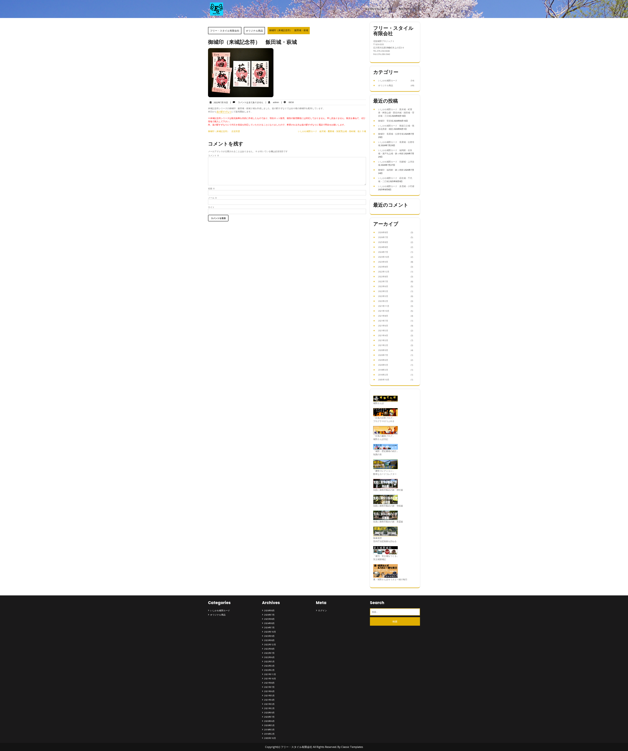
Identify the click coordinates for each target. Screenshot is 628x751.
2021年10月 (383, 310)
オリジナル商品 (254, 30)
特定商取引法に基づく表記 (379, 8)
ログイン (322, 610)
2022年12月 (383, 271)
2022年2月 (383, 301)
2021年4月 (383, 335)
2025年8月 (383, 242)
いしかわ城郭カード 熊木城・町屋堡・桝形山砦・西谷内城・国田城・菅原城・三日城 (396, 112)
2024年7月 (383, 251)
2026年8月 (383, 232)
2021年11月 (383, 305)
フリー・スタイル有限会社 (224, 30)
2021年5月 (383, 330)
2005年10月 (383, 379)
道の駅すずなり (224, 111)
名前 (211, 188)
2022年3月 (383, 296)
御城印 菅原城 (385, 120)
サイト (211, 207)
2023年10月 (383, 256)
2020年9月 (383, 350)
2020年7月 (383, 355)
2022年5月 (383, 291)
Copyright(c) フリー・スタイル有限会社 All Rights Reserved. (301, 747)
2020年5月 (383, 364)
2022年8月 (383, 276)
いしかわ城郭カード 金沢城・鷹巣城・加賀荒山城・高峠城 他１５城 (332, 131)
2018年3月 (383, 369)
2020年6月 (383, 359)
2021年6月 (383, 325)
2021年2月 (383, 345)
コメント (213, 155)
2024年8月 (383, 247)
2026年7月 (383, 237)
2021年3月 (383, 340)
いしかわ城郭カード (387, 80)
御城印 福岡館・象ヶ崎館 (391, 169)
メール (212, 197)
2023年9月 (383, 261)
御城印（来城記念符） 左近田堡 (224, 131)
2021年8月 (383, 315)
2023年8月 (383, 266)
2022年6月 (383, 286)
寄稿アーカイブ (407, 8)
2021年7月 (383, 320)
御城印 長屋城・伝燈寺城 (391, 133)
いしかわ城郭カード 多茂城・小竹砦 (396, 186)
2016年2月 (383, 374)
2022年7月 (383, 281)
